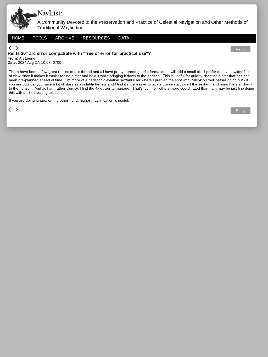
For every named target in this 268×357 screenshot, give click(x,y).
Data (123, 38)
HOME (18, 38)
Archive (64, 38)
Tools (40, 38)
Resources (96, 38)
